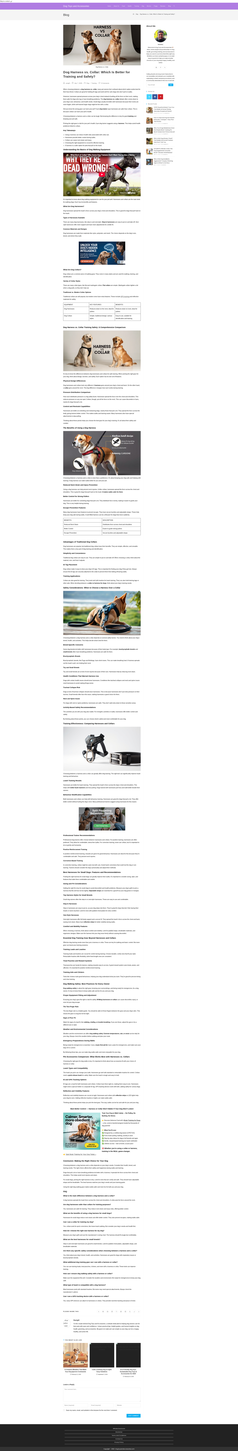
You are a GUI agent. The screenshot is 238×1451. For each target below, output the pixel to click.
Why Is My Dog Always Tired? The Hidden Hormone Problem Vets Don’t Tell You (163, 140)
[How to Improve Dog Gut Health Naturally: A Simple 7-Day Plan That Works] (149, 120)
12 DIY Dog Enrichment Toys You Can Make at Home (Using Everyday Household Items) (164, 109)
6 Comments (166, 113)
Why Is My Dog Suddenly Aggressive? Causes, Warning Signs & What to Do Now (163, 161)
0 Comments (105, 83)
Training (94, 83)
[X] (165, 67)
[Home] (133, 14)
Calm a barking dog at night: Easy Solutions (102, 1370)
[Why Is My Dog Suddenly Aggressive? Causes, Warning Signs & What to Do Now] (149, 162)
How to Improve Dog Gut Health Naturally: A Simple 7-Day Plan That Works (164, 119)
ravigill (68, 83)
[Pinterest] (160, 67)
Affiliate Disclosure (119, 1428)
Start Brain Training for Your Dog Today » (81, 1154)
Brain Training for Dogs (132, 1120)
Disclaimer (119, 1432)
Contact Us (119, 1439)
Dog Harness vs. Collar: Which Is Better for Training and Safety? (157, 14)
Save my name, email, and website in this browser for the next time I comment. (91, 1410)
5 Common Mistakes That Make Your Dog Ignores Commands (75, 1370)
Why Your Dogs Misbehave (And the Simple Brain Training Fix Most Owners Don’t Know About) (164, 130)
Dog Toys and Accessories (76, 6)
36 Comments (164, 144)
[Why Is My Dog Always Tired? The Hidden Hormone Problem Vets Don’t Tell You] (149, 141)
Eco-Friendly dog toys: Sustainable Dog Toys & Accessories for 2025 (128, 1372)
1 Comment (163, 165)
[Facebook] (156, 67)
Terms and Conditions (119, 1435)
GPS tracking (125, 296)
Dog (88, 83)
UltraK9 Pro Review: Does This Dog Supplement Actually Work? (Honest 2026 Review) (163, 150)
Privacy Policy (119, 1442)
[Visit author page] (67, 1323)
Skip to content (5, 1)
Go (171, 85)
